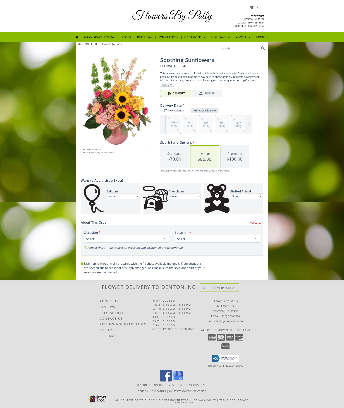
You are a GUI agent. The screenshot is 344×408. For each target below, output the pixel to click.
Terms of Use (183, 402)
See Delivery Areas (219, 288)
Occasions (193, 37)
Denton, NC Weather (152, 391)
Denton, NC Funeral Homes (155, 384)
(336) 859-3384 (255, 22)
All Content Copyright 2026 (136, 400)
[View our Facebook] (166, 380)
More (260, 37)
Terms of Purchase (234, 400)
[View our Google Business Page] (178, 380)
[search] (263, 48)
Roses (126, 37)
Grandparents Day (100, 37)
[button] (254, 7)
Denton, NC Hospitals (192, 384)
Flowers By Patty (172, 16)
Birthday (144, 37)
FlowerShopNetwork (175, 400)
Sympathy (167, 37)
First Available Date (204, 110)
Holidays (218, 37)
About (241, 37)
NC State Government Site (187, 391)
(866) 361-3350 (255, 26)
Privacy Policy (205, 400)
